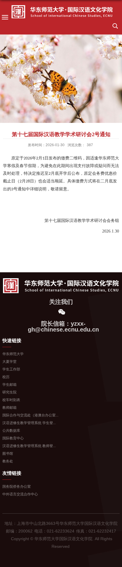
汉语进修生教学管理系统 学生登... (29, 423)
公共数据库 (11, 430)
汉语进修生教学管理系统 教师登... (29, 446)
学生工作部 (11, 369)
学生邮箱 (9, 385)
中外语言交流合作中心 (20, 494)
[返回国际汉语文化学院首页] (62, 12)
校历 (5, 377)
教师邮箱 (9, 408)
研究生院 (9, 392)
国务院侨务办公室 (16, 486)
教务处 (7, 461)
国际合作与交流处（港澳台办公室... (30, 415)
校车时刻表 (11, 400)
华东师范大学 (13, 354)
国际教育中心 (13, 438)
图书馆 (7, 453)
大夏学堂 (9, 362)
